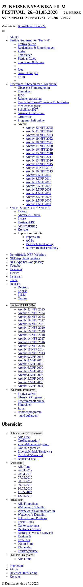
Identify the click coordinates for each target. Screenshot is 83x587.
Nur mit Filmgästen (22, 554)
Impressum (17, 565)
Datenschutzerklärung (23, 573)
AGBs (14, 569)
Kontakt (15, 576)
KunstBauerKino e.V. (32, 26)
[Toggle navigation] (3, 31)
